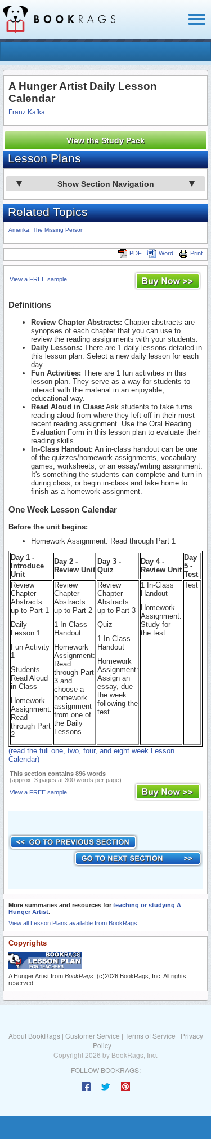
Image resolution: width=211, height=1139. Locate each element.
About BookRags (34, 1035)
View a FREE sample (38, 279)
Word (166, 253)
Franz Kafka (26, 112)
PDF (135, 253)
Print (196, 253)
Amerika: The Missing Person (46, 230)
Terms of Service (150, 1035)
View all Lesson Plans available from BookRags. (73, 923)
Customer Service (92, 1035)
